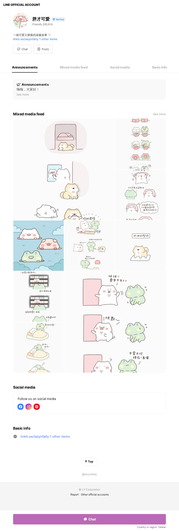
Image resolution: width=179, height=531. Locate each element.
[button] (43, 49)
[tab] (25, 67)
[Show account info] (58, 19)
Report (75, 494)
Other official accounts (95, 494)
